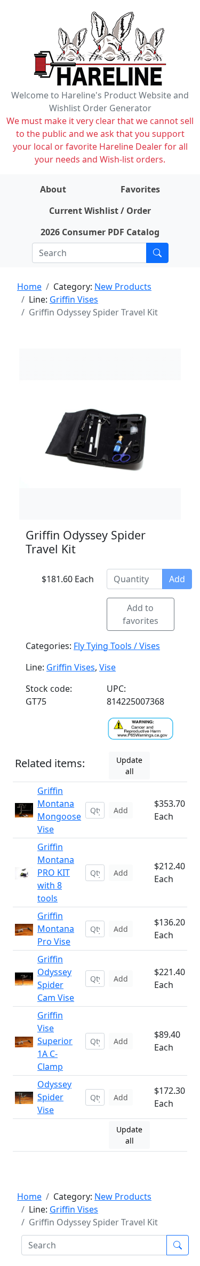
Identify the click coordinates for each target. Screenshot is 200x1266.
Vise (107, 667)
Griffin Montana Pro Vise (55, 928)
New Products (122, 286)
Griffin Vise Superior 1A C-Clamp (55, 1040)
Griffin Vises (74, 299)
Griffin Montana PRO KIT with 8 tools (55, 872)
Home (29, 286)
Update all (129, 765)
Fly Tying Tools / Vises (117, 646)
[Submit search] (157, 253)
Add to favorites (140, 614)
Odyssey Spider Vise (54, 1097)
